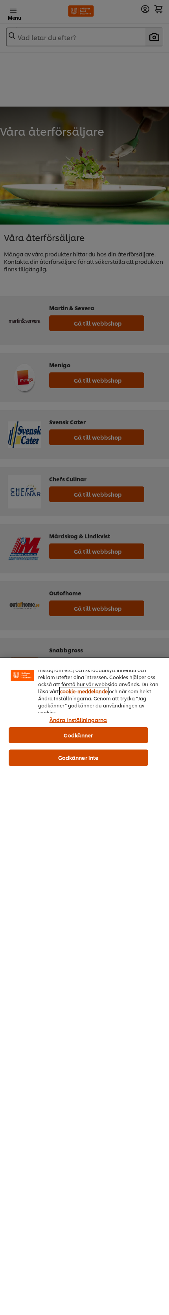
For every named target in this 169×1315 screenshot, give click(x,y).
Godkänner (78, 735)
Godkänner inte (78, 757)
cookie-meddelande (84, 691)
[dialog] (84, 986)
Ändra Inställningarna (78, 719)
